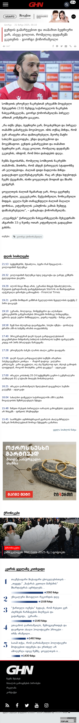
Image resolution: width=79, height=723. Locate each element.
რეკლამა (11, 687)
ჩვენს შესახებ (13, 678)
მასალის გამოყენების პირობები (23, 683)
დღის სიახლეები (16, 256)
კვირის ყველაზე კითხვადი (25, 569)
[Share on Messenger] (57, 46)
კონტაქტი (11, 692)
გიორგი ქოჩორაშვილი (28, 236)
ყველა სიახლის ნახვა (64, 429)
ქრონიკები (12, 513)
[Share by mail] (66, 46)
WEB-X (58, 712)
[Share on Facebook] (53, 46)
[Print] (75, 46)
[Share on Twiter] (61, 46)
